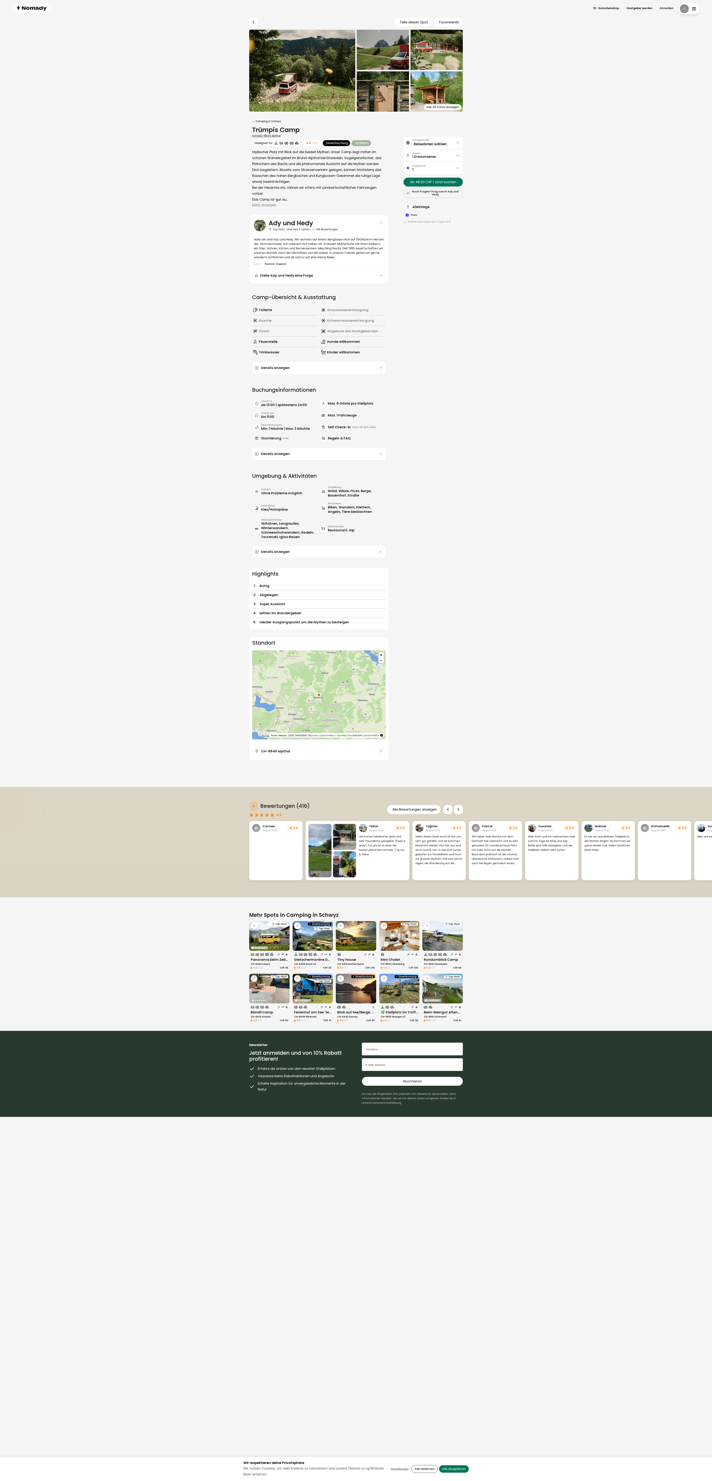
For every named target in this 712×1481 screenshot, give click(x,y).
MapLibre (313, 735)
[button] (318, 694)
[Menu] (689, 8)
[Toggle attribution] (381, 735)
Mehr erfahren (255, 1474)
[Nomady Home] (32, 8)
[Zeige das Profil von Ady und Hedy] (380, 222)
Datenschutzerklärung (387, 1103)
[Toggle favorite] (254, 926)
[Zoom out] (381, 660)
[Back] (253, 22)
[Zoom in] (381, 655)
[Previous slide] (448, 809)
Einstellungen (400, 1469)
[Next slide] (458, 809)
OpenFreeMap (326, 735)
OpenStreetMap (371, 735)
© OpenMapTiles (343, 735)
